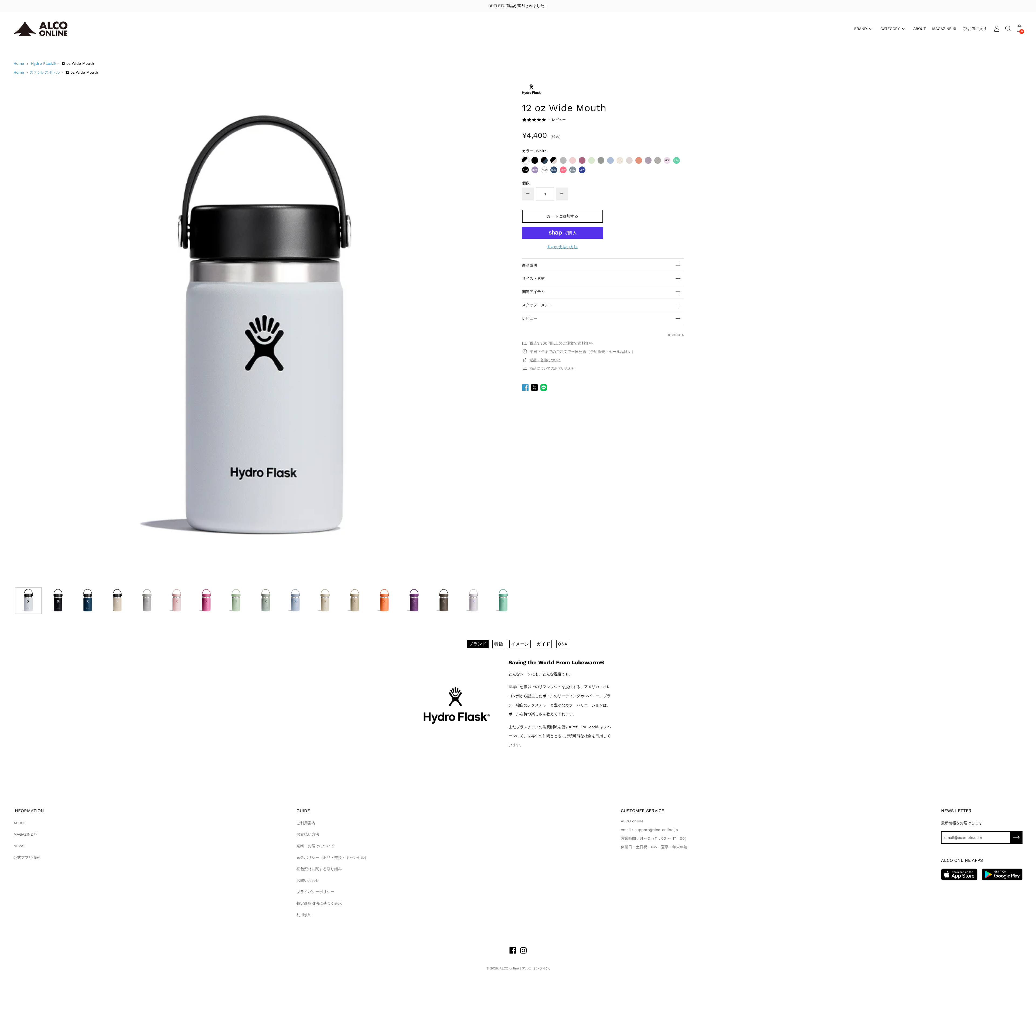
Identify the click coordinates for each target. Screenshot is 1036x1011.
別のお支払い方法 (562, 247)
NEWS (19, 846)
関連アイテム (533, 292)
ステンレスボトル (45, 72)
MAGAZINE (942, 28)
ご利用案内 (306, 823)
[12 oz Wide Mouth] (28, 600)
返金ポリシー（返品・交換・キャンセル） (332, 857)
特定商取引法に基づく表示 (319, 903)
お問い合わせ (308, 880)
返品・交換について (545, 360)
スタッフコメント (537, 305)
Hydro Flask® (43, 63)
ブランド (478, 643)
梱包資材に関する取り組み (319, 869)
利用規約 (304, 915)
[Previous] (27, 334)
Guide (303, 810)
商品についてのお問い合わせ (552, 368)
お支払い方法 (308, 834)
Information (28, 810)
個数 (526, 183)
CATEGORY (890, 28)
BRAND (860, 28)
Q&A (562, 643)
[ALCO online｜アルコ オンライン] (40, 29)
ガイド (543, 643)
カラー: (534, 151)
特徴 (498, 643)
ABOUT (919, 28)
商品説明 (529, 265)
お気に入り (977, 28)
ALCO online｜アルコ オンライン (524, 968)
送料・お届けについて (315, 846)
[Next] (500, 334)
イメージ (520, 643)
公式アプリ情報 (26, 857)
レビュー (529, 318)
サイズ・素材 (533, 278)
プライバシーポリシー (315, 892)
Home (18, 63)
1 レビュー (557, 119)
